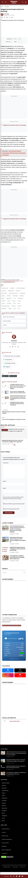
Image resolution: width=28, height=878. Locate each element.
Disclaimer (4, 846)
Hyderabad (22, 293)
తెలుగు (19, 38)
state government (6, 306)
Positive (13, 300)
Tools (14, 308)
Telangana (7, 6)
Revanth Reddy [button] (7, 321)
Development (11, 290)
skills (14, 303)
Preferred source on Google (12, 356)
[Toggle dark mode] (26, 2)
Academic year (5, 288)
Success (19, 306)
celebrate (4, 290)
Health (3, 795)
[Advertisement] (14, 107)
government (4, 293)
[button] (25, 437)
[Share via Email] (12, 17)
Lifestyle (4, 803)
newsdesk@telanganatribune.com (11, 280)
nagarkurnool (9, 298)
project (19, 300)
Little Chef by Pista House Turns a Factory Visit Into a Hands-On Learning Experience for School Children (17, 529)
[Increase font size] (19, 42)
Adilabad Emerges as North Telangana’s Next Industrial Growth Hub (17, 549)
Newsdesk (6, 14)
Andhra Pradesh (5, 783)
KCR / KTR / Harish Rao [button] (9, 317)
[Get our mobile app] (5, 2)
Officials (3, 300)
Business (4, 785)
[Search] (24, 573)
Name (5, 481)
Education (18, 290)
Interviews (4, 800)
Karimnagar (15, 295)
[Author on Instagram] (15, 347)
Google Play (13, 376)
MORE (3, 298)
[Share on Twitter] (14, 876)
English (15, 38)
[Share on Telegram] (7, 17)
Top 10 (3, 818)
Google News (8, 359)
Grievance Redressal (7, 839)
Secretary (9, 303)
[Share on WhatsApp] (9, 17)
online (8, 300)
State (19, 303)
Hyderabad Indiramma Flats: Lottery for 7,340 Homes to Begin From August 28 (18, 540)
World (3, 820)
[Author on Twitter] (10, 347)
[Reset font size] (21, 42)
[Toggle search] (22, 2)
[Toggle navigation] (2, 2)
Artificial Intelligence (20, 288)
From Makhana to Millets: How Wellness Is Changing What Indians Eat (17, 557)
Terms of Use (15, 867)
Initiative (9, 295)
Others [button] (5, 325)
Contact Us (4, 853)
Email (4, 488)
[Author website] (18, 347)
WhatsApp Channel (10, 363)
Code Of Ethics (5, 842)
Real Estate (4, 808)
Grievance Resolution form (8, 282)
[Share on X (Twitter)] (4, 17)
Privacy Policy (5, 836)
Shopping (4, 810)
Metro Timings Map (6, 849)
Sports (3, 813)
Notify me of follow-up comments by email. (14, 503)
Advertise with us (6, 829)
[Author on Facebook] (13, 347)
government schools (13, 293)
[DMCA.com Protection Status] (14, 857)
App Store (5, 376)
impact (3, 295)
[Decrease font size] (12, 42)
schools (3, 303)
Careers (4, 832)
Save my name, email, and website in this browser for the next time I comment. (13, 497)
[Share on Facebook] (2, 17)
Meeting (21, 295)
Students (14, 306)
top (18, 308)
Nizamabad (20, 298)
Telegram (7, 366)
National (4, 805)
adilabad (12, 288)
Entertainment (5, 790)
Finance (3, 793)
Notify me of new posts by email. (11, 509)
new (15, 298)
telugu (9, 308)
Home (2, 6)
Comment (6, 462)
